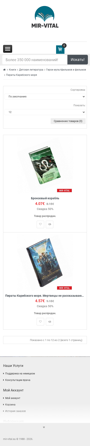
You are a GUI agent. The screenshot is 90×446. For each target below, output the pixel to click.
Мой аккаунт (12, 398)
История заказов (15, 411)
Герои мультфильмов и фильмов (66, 69)
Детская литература (31, 69)
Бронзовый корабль (45, 198)
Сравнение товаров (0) (68, 121)
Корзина (10, 404)
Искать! (78, 59)
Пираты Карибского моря (21, 74)
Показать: (79, 105)
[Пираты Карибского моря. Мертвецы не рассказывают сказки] (45, 262)
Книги (12, 69)
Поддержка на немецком (20, 373)
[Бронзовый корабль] (45, 165)
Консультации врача (17, 380)
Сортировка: (78, 89)
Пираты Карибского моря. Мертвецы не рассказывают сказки (45, 295)
